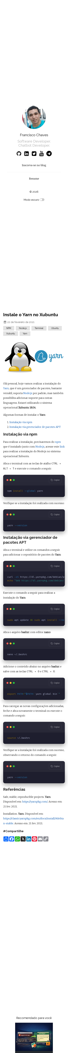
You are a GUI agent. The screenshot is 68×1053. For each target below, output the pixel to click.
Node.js (27, 393)
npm (58, 441)
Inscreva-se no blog (34, 165)
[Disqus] (34, 883)
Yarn (6, 388)
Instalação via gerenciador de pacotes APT (35, 426)
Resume (34, 178)
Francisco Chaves (34, 135)
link (62, 446)
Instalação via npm (20, 422)
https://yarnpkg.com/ (34, 801)
